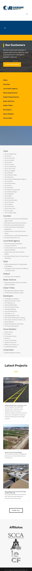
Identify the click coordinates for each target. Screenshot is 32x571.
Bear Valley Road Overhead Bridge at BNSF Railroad (15, 492)
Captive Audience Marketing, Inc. (18, 570)
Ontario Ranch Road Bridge (13, 452)
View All (16, 510)
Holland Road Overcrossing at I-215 (16, 405)
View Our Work (12, 64)
